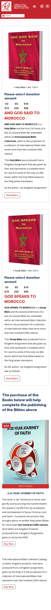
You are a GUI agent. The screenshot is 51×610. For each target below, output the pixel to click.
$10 (26, 103)
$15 (7, 108)
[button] (34, 6)
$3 (6, 103)
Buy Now (9, 543)
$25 (16, 108)
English (8, 15)
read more (12, 195)
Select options (25, 486)
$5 (16, 103)
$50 (26, 108)
